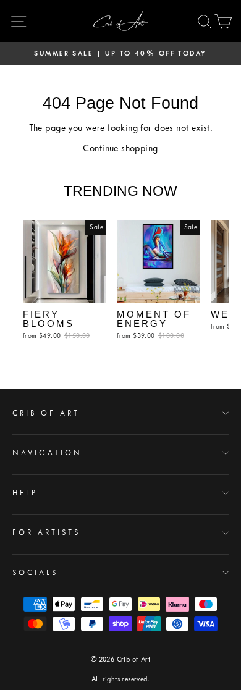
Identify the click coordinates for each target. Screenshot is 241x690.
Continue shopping (120, 148)
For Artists (46, 532)
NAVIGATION (47, 452)
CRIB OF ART (46, 413)
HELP (25, 493)
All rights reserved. (120, 679)
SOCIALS (35, 572)
